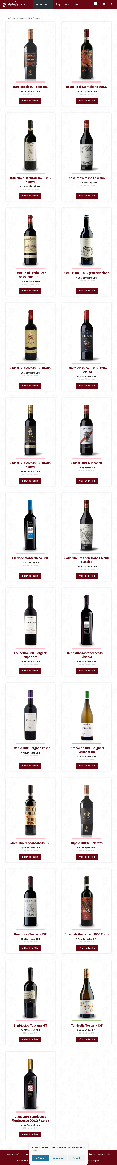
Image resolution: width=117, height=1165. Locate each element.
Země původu (19, 18)
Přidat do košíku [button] (30, 100)
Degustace (62, 4)
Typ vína (21, 4)
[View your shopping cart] (104, 4)
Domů (8, 18)
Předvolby (76, 1158)
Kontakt (80, 4)
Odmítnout (58, 1158)
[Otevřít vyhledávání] (112, 4)
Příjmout (40, 1158)
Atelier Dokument (27, 1161)
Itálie (30, 18)
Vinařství (41, 4)
